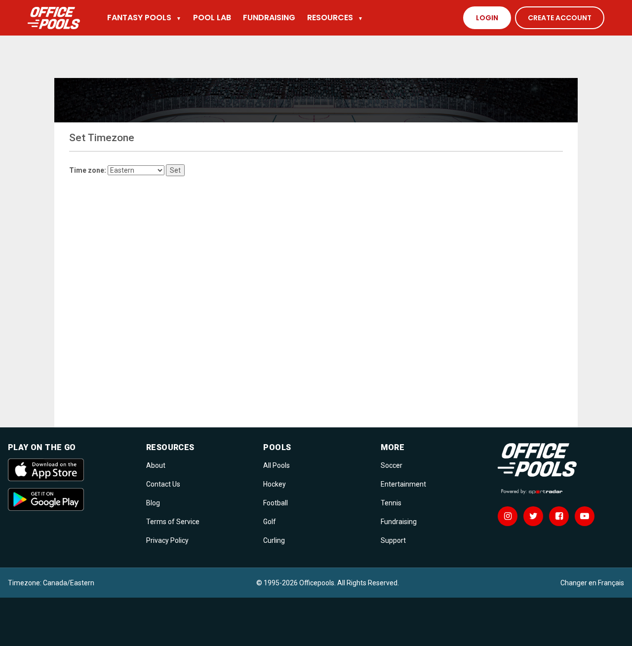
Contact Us (163, 484)
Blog (153, 503)
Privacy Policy (167, 540)
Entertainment (403, 484)
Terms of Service (172, 522)
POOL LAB (212, 17)
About (155, 465)
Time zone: (87, 170)
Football (275, 503)
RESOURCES (335, 17)
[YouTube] (584, 516)
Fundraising (399, 522)
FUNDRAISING (269, 17)
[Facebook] (559, 516)
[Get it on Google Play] (71, 499)
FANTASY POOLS (144, 17)
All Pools (276, 465)
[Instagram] (507, 516)
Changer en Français (592, 583)
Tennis (391, 503)
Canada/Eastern (68, 583)
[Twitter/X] (533, 516)
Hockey (274, 484)
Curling (274, 540)
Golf (269, 522)
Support (393, 540)
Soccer (391, 465)
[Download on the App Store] (71, 470)
